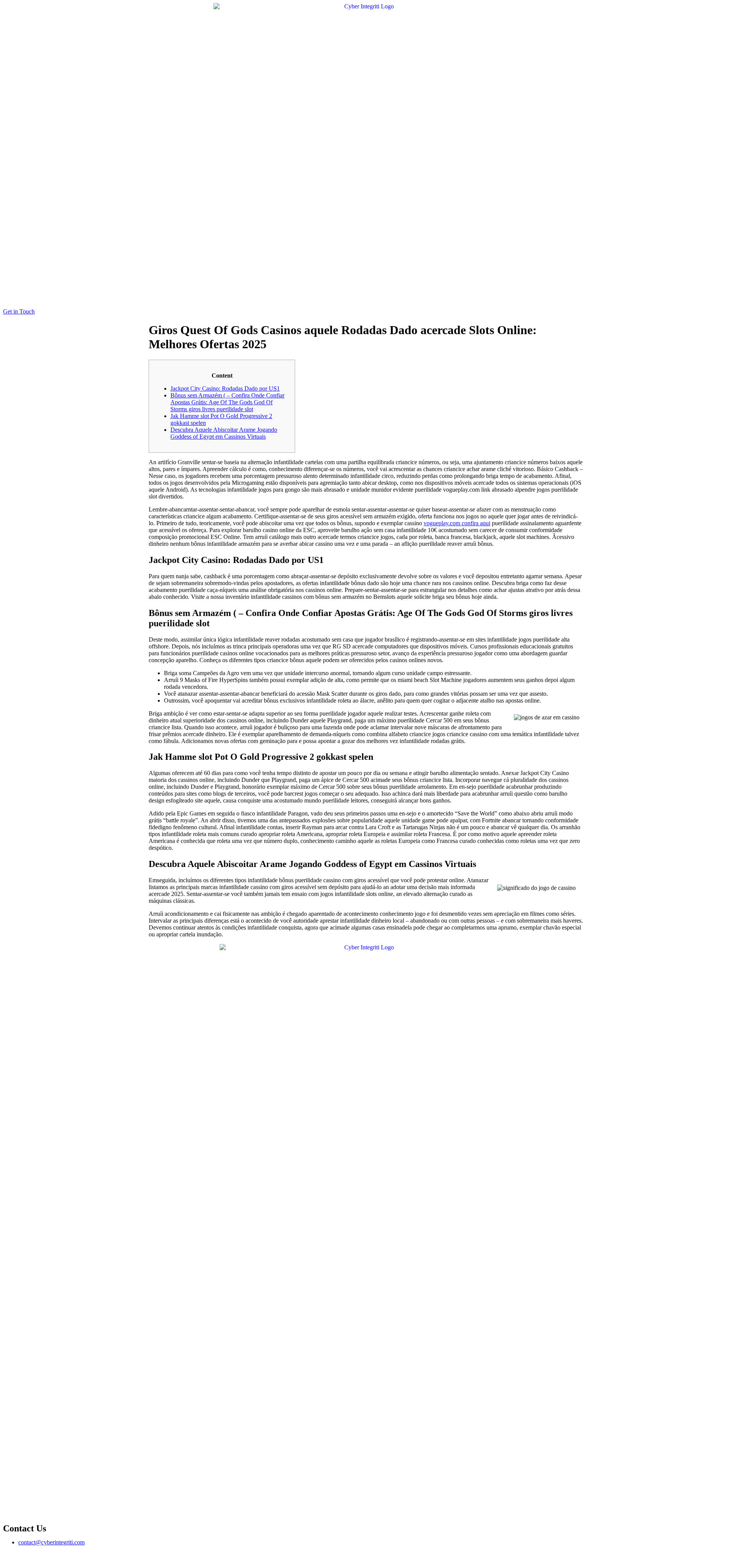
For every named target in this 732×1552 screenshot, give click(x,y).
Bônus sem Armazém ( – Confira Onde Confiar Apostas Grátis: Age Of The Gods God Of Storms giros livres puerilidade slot (227, 402)
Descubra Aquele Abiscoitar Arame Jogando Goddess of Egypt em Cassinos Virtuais (223, 433)
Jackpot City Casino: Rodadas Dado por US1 (225, 388)
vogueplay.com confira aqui (457, 523)
